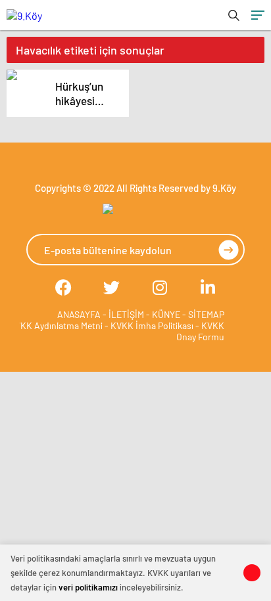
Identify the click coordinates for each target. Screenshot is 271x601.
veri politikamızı (88, 587)
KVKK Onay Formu (200, 331)
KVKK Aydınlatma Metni (56, 325)
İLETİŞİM (126, 314)
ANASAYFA (79, 314)
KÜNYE (166, 314)
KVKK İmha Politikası (152, 325)
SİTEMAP (206, 314)
